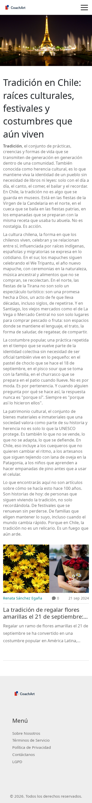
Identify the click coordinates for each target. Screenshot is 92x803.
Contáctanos (23, 754)
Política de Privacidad (31, 747)
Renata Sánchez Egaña (22, 598)
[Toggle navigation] (84, 7)
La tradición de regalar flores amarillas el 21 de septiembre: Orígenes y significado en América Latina (43, 613)
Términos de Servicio (31, 740)
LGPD (17, 761)
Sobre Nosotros (26, 733)
